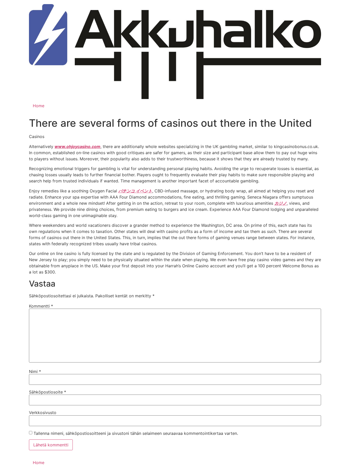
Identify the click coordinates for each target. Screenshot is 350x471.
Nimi (35, 371)
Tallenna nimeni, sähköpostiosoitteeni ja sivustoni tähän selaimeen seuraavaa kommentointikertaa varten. (136, 433)
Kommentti (41, 306)
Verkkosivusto (42, 412)
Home (38, 105)
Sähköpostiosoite (47, 392)
